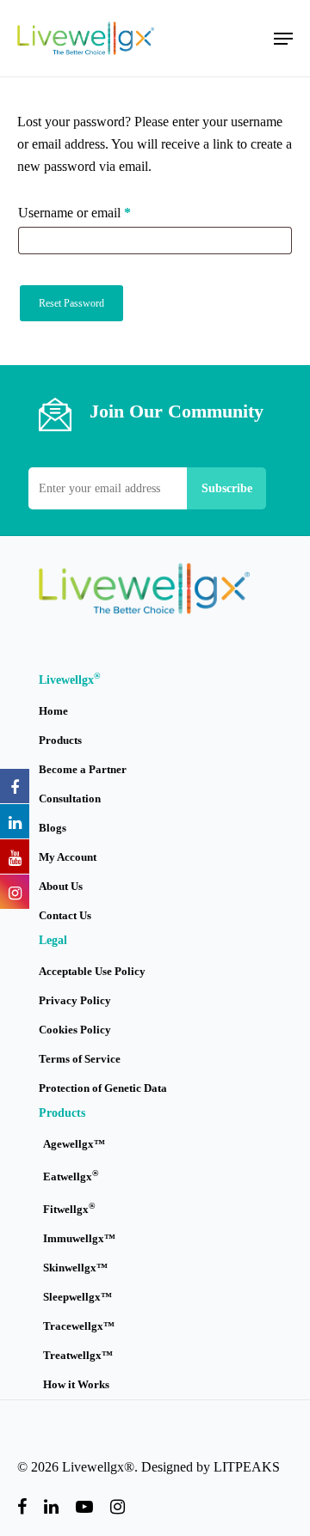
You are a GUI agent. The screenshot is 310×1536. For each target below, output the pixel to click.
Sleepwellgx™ (77, 1296)
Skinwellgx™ (75, 1267)
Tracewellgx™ (79, 1326)
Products (60, 740)
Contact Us (65, 915)
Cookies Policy (75, 1029)
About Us (61, 886)
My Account (67, 856)
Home (53, 710)
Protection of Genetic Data (103, 1088)
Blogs (52, 827)
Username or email (99, 212)
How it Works (76, 1384)
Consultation (70, 798)
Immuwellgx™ (79, 1238)
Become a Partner (83, 769)
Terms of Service (80, 1058)
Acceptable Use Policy (92, 971)
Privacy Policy (75, 1000)
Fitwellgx (69, 1208)
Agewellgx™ (74, 1143)
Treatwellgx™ (78, 1355)
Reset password (71, 303)
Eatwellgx (70, 1175)
